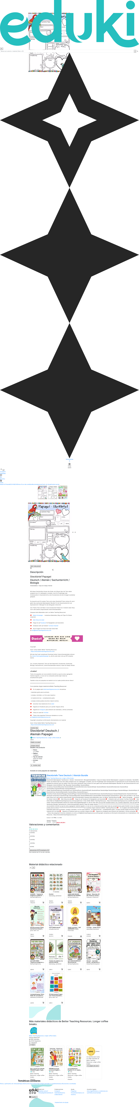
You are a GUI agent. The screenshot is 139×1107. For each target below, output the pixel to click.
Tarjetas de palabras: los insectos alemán (56, 961)
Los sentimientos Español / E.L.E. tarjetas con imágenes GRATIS (74, 1069)
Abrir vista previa (35, 566)
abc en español (52, 1083)
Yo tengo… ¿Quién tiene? (94, 927)
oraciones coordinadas (69, 1083)
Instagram (42, 709)
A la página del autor (93, 1065)
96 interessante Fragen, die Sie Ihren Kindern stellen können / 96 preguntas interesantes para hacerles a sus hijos (37, 928)
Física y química (4, 1083)
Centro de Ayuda (46, 484)
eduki (52, 704)
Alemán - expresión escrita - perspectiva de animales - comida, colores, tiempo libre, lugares (93, 961)
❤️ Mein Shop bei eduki (37, 620)
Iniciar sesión (33, 862)
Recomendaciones (37, 484)
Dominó (51, 894)
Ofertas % (19, 484)
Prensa (40, 1093)
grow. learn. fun (34, 930)
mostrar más (34, 728)
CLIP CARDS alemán (54, 927)
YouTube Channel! (53, 625)
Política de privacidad (95, 1093)
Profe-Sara (71, 930)
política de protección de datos (49, 860)
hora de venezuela (14, 1083)
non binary (34, 1083)
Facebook (43, 623)
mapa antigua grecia (42, 1083)
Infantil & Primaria (5, 484)
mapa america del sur (25, 1083)
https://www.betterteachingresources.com (42, 651)
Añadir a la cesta (35, 742)
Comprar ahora (35, 745)
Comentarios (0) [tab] (44, 850)
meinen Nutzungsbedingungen (40, 656)
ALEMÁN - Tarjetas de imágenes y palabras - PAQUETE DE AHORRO (36, 894)
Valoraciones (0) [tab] (34, 850)
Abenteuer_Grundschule (36, 997)
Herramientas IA (48, 1093)
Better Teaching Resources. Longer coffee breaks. (46, 737)
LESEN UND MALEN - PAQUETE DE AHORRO (74, 894)
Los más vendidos (27, 484)
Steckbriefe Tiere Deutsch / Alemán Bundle (67, 775)
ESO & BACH (13, 484)
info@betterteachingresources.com (41, 630)
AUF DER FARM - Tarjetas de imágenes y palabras (36, 961)
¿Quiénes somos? (43, 1091)
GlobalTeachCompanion (93, 964)
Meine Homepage (38, 615)
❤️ (31, 615)
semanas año (59, 1083)
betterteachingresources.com (51, 689)
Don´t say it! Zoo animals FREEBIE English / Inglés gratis (37, 1069)
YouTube (46, 712)
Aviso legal (90, 1091)
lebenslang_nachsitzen (55, 895)
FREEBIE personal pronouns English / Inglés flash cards (54, 1069)
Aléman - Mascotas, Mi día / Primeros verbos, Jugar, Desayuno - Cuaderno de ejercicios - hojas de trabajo (93, 894)
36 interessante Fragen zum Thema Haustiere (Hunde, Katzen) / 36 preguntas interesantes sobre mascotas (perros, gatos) (56, 995)
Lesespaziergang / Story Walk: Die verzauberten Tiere (37, 995)
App (43, 1093)
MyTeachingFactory (35, 897)
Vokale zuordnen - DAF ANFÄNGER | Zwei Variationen (74, 928)
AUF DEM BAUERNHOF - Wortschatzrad (75, 961)
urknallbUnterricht (54, 929)
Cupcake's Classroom (92, 897)
